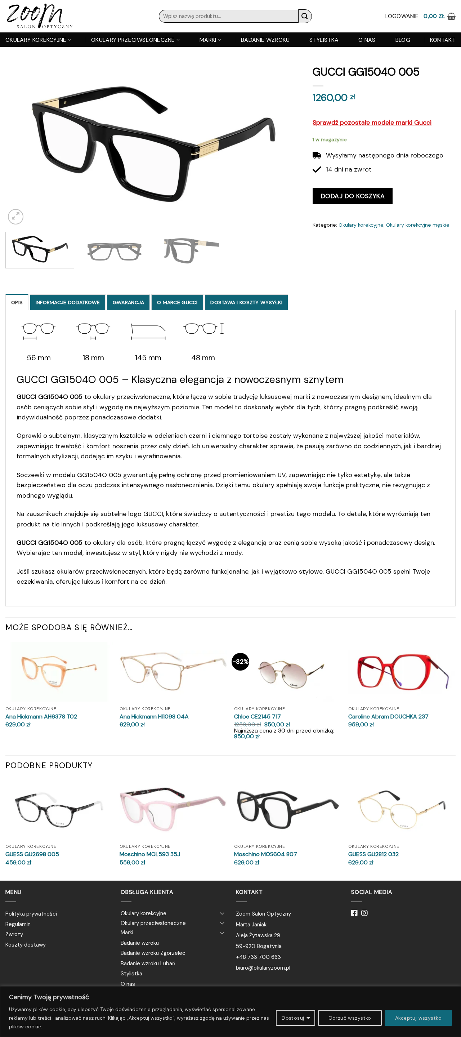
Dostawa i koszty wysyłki (246, 302)
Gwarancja (128, 302)
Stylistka (324, 40)
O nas (367, 40)
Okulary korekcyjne (36, 39)
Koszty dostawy (25, 944)
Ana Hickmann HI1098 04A (154, 716)
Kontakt (443, 40)
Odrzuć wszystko (349, 1018)
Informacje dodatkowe (68, 302)
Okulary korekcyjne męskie (417, 225)
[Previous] (20, 143)
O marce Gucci (177, 302)
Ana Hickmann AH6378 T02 (41, 716)
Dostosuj (293, 1018)
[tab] (16, 302)
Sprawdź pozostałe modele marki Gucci (372, 122)
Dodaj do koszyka (353, 196)
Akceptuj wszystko (418, 1018)
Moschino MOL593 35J (150, 854)
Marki (208, 39)
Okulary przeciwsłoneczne (133, 39)
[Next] (287, 143)
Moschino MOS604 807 (265, 854)
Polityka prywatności (31, 913)
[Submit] (305, 16)
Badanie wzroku (265, 40)
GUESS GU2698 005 (32, 854)
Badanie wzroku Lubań (148, 963)
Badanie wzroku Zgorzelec (153, 953)
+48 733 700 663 (258, 957)
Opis (17, 302)
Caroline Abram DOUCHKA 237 (388, 716)
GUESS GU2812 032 (373, 854)
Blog (402, 40)
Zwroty (14, 934)
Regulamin (18, 924)
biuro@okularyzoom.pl (263, 967)
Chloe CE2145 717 (257, 716)
